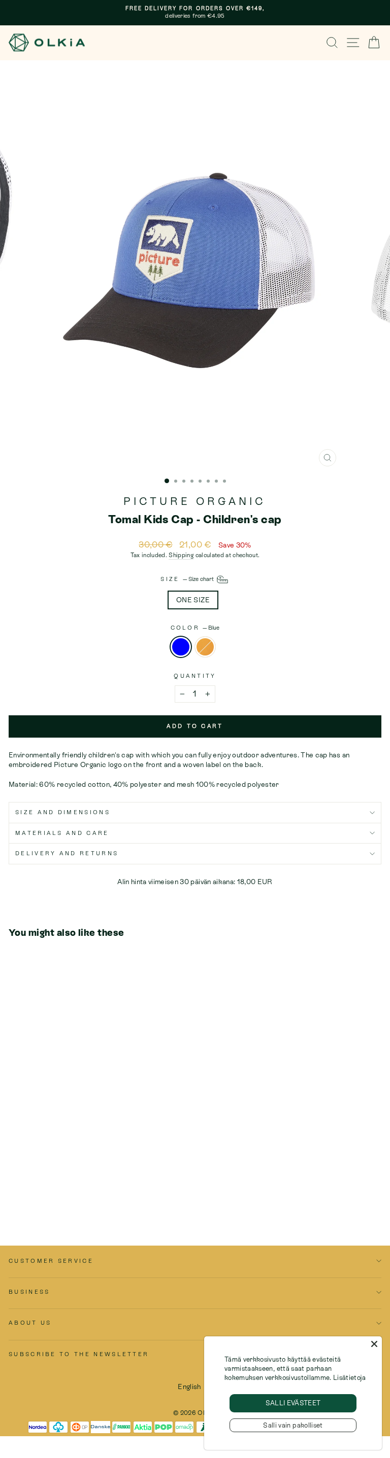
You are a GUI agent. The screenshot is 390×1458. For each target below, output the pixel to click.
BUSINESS (29, 1292)
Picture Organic (194, 501)
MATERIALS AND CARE (62, 833)
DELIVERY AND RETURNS (66, 853)
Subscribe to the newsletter (79, 1354)
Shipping (181, 555)
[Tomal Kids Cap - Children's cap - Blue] (14, 1198)
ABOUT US (30, 1323)
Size (187, 579)
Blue (181, 647)
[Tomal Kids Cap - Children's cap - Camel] (26, 1198)
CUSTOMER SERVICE (51, 1261)
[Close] (374, 1344)
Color (195, 628)
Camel (205, 647)
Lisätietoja (349, 1377)
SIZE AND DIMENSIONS (62, 812)
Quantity (195, 676)
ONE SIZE (193, 600)
